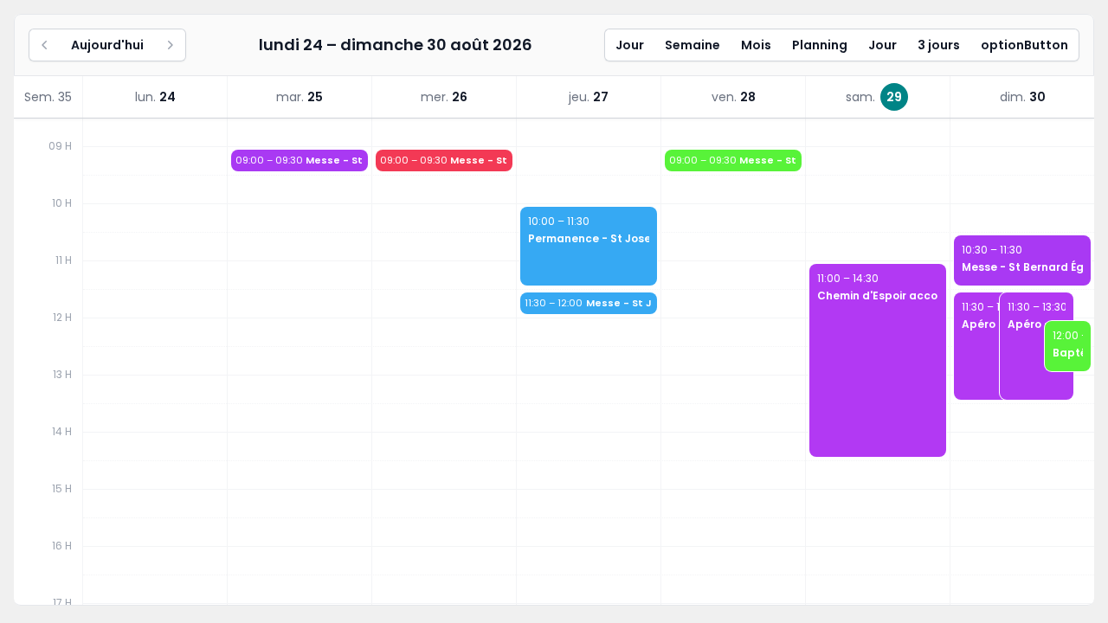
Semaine (692, 45)
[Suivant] (170, 45)
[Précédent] (45, 45)
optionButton (1024, 45)
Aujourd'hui (107, 45)
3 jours (939, 45)
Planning (819, 45)
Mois (756, 45)
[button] (299, 160)
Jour (629, 45)
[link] (155, 97)
